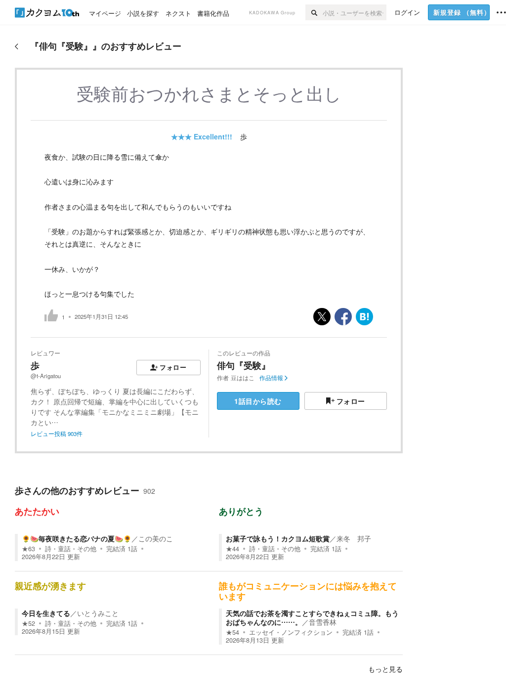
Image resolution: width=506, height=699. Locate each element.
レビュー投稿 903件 (57, 433)
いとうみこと (98, 613)
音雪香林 (323, 622)
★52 (28, 623)
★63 (28, 549)
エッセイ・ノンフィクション (291, 632)
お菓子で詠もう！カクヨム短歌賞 (278, 538)
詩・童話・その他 (70, 548)
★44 (232, 549)
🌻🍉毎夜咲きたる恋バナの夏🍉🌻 (76, 538)
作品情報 (271, 378)
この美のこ (155, 538)
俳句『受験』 (243, 365)
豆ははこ (242, 378)
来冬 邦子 (354, 538)
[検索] (314, 12)
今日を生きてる (46, 613)
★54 (232, 632)
